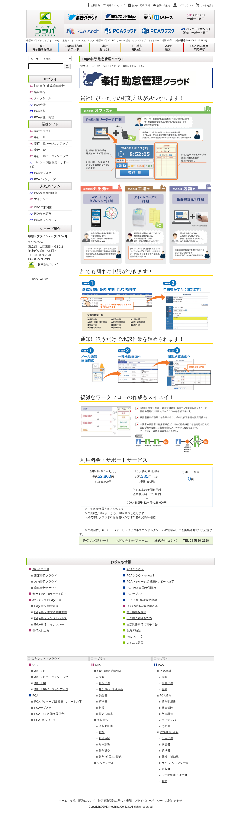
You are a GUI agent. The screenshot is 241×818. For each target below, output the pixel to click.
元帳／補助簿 (170, 756)
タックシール (42, 98)
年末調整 (104, 744)
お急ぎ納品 (134, 630)
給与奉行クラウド (45, 581)
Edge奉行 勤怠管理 (46, 606)
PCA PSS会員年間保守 (199, 47)
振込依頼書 (106, 713)
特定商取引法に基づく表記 (115, 800)
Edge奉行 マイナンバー (49, 624)
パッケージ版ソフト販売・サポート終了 (197, 30)
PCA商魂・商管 (43, 117)
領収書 (166, 769)
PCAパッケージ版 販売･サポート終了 (150, 581)
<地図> (51, 250)
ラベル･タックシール (175, 762)
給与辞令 (104, 750)
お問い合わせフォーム (132, 540)
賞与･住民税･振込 (110, 756)
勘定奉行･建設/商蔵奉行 (49, 85)
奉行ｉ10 (39, 149)
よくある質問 (135, 642)
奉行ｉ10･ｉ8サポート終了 (49, 593)
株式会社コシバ (48, 264)
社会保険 (104, 738)
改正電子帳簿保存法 (42, 47)
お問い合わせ (163, 5)
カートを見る (207, 5)
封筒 (101, 707)
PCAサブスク (42, 172)
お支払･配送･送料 (141, 5)
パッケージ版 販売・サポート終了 (49, 164)
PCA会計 (39, 104)
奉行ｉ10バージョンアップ (50, 156)
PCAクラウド (135, 569)
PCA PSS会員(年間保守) (142, 587)
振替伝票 (167, 683)
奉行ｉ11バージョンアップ (50, 143)
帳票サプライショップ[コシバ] (47, 236)
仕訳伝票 (104, 683)
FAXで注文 (168, 47)
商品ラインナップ (116, 5)
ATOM (44, 279)
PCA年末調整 (42, 213)
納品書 (103, 695)
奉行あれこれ (105, 47)
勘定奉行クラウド (45, 575)
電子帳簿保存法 (136, 612)
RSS (35, 279)
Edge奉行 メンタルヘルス (50, 618)
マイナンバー (42, 199)
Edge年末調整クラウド (74, 47)
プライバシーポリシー (148, 800)
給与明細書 (106, 726)
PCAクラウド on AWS (140, 575)
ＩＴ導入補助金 (136, 47)
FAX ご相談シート (96, 540)
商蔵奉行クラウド (45, 587)
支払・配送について (82, 800)
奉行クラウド (42, 130)
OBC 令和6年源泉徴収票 (142, 606)
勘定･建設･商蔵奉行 (110, 671)
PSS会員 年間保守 (45, 192)
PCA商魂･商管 (169, 732)
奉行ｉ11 (39, 137)
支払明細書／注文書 (174, 775)
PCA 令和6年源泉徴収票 (142, 600)
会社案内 (95, 5)
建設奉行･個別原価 (111, 689)
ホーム (63, 800)
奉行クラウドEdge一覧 (46, 600)
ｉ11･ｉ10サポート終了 (196, 16)
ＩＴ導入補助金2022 (139, 618)
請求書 (103, 701)
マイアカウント (185, 5)
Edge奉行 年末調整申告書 (50, 612)
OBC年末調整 (42, 207)
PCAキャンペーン (45, 220)
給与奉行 (39, 92)
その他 (166, 726)
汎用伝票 (167, 738)
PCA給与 (39, 110)
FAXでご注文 (135, 636)
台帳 (164, 689)
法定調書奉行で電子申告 (142, 624)
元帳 (101, 677)
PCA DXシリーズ (44, 179)
